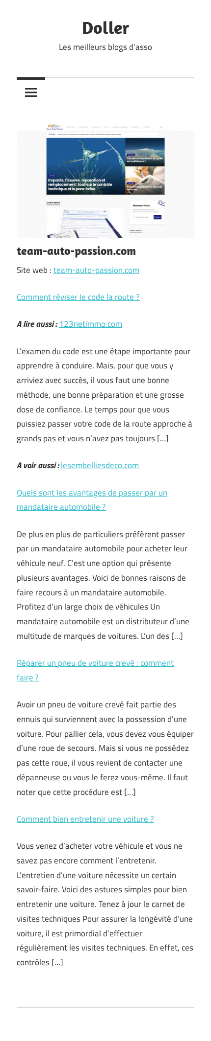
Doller (105, 27)
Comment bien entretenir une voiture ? (85, 819)
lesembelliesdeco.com (100, 465)
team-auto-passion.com (96, 270)
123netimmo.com (90, 323)
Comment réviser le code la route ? (78, 297)
